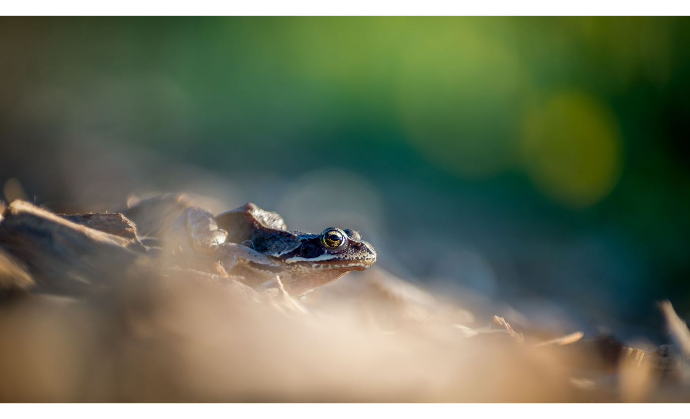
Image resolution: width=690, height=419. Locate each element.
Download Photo (571, 398)
